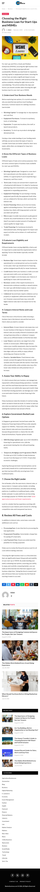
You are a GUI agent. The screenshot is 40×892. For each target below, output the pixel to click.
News (4, 836)
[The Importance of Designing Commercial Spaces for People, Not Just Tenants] (20, 619)
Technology (5, 852)
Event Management (8, 800)
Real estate (5, 843)
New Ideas (5, 833)
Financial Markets (7, 815)
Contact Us (13, 881)
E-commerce (6, 793)
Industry (4, 818)
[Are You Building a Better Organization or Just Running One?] (7, 730)
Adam (9, 30)
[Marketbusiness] (20, 3)
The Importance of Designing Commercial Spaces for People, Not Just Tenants (24, 718)
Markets (4, 830)
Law (3, 824)
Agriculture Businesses (9, 778)
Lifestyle (4, 858)
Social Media (6, 849)
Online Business (7, 840)
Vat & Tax (5, 861)
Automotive (5, 781)
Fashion (4, 803)
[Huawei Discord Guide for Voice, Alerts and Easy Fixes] (7, 753)
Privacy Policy (25, 881)
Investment (5, 821)
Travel (4, 855)
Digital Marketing (7, 790)
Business (5, 14)
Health (4, 806)
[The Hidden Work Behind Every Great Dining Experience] (20, 650)
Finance (4, 812)
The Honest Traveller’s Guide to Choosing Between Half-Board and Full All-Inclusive (25, 740)
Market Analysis (7, 827)
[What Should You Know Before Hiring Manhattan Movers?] (20, 681)
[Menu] (3, 3)
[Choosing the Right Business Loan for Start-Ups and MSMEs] (20, 47)
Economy (5, 796)
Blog (3, 784)
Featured (5, 809)
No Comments (30, 30)
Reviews (4, 846)
